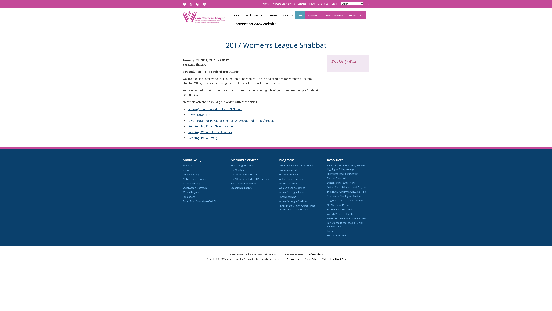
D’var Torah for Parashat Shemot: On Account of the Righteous (231, 121)
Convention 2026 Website (255, 23)
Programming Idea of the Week (296, 165)
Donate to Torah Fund (334, 15)
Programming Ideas (289, 170)
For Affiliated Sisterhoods (244, 174)
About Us (188, 165)
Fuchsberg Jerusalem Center (342, 173)
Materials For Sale (356, 15)
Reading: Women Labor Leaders (210, 132)
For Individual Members (243, 183)
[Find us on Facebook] (184, 3)
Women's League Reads (292, 192)
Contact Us (323, 3)
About (237, 15)
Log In (335, 3)
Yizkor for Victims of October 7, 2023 (346, 218)
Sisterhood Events (288, 174)
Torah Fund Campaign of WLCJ (199, 201)
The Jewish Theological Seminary (345, 196)
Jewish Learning (287, 196)
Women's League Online (292, 187)
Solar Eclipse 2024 (336, 235)
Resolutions (189, 196)
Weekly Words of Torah (340, 214)
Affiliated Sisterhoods (194, 179)
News (312, 3)
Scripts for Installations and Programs (347, 187)
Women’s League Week (284, 3)
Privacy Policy (311, 259)
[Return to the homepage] (204, 17)
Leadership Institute (242, 187)
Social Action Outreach (195, 187)
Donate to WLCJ (313, 15)
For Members (238, 170)
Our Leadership (191, 174)
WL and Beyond (191, 192)
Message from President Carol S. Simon (215, 109)
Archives (265, 3)
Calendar (302, 3)
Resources (288, 15)
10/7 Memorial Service (339, 205)
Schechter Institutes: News (341, 182)
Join (300, 15)
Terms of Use (293, 259)
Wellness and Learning (291, 179)
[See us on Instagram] (198, 3)
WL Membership (191, 183)
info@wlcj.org (316, 254)
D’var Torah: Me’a (200, 115)
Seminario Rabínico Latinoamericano (347, 191)
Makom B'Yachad (336, 178)
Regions (187, 170)
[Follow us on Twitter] (191, 3)
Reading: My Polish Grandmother (210, 126)
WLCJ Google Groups (242, 165)
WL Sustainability (288, 183)
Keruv (330, 231)
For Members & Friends (339, 209)
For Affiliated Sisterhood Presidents (250, 179)
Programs (272, 15)
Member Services (254, 15)
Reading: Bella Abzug (202, 138)
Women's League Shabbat (293, 201)
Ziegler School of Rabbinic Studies (345, 200)
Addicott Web (339, 259)
